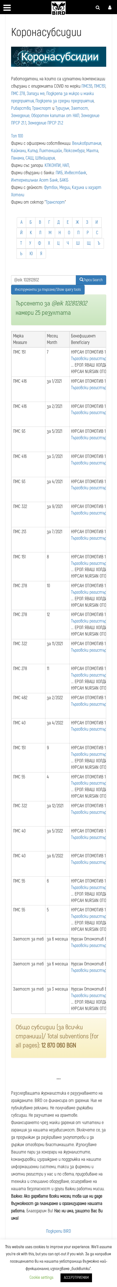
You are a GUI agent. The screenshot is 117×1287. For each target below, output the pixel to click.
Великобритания (86, 143)
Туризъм (62, 108)
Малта (92, 151)
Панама (17, 158)
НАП (65, 165)
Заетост (79, 108)
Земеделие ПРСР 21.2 (45, 123)
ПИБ (59, 173)
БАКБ (64, 180)
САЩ (30, 158)
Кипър (32, 151)
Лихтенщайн (50, 151)
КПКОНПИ (53, 165)
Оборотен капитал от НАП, (55, 116)
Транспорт (41, 108)
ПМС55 (87, 86)
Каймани (18, 151)
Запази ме (36, 93)
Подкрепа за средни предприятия (64, 101)
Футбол (51, 187)
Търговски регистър (88, 358)
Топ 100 (17, 136)
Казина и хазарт (86, 187)
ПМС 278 (18, 93)
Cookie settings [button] (41, 1277)
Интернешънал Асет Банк (34, 180)
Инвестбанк (75, 173)
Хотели (17, 195)
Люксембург (74, 151)
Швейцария (45, 158)
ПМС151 (99, 86)
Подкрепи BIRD (58, 1231)
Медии (64, 187)
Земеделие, (20, 116)
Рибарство (20, 108)
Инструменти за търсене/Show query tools (48, 289)
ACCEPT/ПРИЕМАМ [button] (76, 1277)
